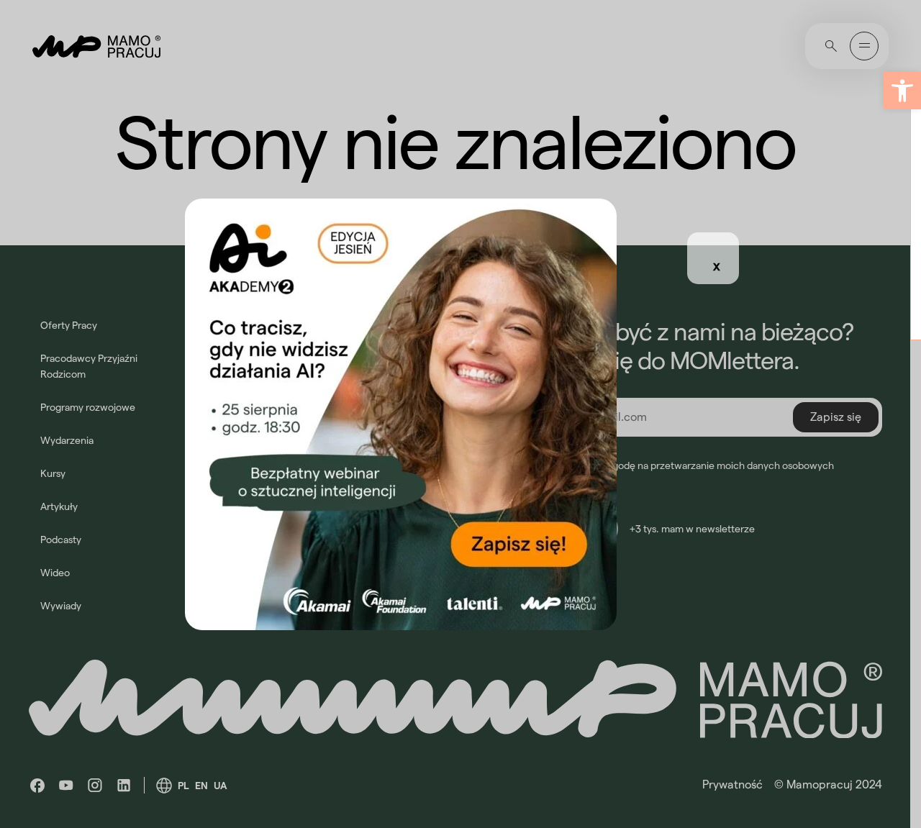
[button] (902, 90)
